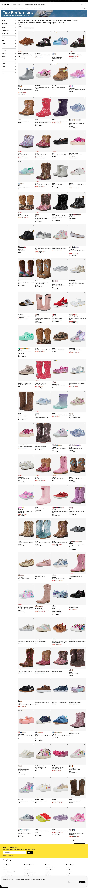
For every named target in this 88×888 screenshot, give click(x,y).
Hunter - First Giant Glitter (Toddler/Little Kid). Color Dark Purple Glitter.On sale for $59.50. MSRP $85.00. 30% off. (60, 113)
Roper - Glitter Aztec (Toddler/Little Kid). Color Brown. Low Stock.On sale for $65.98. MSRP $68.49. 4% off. (43, 175)
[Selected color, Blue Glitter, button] (36, 414)
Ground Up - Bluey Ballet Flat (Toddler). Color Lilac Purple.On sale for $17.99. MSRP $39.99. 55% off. (77, 692)
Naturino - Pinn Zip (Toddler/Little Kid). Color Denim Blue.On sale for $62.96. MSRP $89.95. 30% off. (60, 566)
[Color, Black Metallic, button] (55, 508)
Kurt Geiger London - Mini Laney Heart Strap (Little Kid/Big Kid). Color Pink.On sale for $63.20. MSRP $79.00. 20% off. (77, 144)
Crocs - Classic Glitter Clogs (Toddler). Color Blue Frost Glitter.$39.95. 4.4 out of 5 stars (77, 437)
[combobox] (25, 4)
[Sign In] (82, 4)
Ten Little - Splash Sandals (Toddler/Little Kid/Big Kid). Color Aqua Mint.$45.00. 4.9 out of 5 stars (26, 341)
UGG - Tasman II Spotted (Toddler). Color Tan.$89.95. (60, 341)
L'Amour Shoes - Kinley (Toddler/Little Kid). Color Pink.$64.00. (77, 405)
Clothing (68, 869)
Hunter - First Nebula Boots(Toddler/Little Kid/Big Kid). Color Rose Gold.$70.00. (43, 500)
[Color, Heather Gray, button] (61, 445)
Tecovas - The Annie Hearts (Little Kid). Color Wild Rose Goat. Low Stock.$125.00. (77, 566)
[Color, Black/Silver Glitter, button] (23, 247)
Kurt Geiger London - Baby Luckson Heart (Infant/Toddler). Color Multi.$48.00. (77, 631)
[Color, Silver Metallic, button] (76, 247)
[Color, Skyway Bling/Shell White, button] (23, 830)
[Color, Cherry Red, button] (76, 215)
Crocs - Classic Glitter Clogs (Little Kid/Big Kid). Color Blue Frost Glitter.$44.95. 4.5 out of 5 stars (77, 113)
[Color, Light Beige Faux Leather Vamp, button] (72, 670)
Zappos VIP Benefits (7, 875)
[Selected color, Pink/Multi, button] (19, 508)
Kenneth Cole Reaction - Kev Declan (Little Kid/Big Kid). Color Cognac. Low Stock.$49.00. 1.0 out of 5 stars (26, 46)
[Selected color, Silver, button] (19, 86)
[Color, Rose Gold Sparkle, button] (21, 766)
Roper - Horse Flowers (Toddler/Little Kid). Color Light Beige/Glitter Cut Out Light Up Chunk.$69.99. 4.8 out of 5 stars (77, 468)
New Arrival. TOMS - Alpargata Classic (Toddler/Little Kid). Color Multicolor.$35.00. (26, 175)
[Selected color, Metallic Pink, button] (19, 732)
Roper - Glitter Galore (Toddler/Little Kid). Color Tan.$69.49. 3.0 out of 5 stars (26, 534)
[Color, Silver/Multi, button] (23, 508)
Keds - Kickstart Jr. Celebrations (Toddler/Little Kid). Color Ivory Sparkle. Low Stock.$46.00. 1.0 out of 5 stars (26, 759)
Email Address (7, 852)
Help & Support (83, 8)
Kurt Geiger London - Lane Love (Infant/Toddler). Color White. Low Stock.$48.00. (43, 791)
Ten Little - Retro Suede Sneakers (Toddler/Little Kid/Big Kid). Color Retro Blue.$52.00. (60, 725)
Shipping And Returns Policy (30, 873)
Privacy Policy (42, 879)
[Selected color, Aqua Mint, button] (19, 349)
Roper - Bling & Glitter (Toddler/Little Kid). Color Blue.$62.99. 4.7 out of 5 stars (43, 534)
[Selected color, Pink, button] (70, 86)
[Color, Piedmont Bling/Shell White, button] (21, 830)
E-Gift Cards (48, 875)
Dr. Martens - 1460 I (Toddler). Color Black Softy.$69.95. (26, 240)
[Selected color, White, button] (70, 315)
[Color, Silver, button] (38, 414)
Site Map (47, 871)
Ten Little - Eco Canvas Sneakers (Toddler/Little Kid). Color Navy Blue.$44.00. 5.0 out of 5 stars (43, 725)
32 (82, 839)
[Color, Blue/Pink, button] (21, 732)
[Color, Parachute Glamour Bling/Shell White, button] (25, 830)
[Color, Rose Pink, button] (55, 445)
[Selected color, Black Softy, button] (19, 247)
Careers (4, 869)
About (4, 867)
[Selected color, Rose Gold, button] (36, 315)
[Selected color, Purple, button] (70, 508)
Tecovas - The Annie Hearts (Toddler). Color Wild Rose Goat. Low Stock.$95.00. (60, 468)
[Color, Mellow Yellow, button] (40, 732)
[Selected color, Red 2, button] (53, 508)
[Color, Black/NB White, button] (55, 315)
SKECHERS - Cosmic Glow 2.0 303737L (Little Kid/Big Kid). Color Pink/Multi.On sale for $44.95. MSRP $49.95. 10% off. (77, 822)
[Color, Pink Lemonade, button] (21, 349)
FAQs (25, 867)
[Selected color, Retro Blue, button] (53, 732)
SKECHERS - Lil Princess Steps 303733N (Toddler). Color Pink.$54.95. (77, 79)
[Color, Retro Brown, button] (55, 732)
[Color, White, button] (80, 120)
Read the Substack (50, 1)
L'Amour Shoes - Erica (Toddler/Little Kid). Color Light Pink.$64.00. (43, 631)
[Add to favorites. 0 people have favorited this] (33, 32)
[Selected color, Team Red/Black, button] (53, 315)
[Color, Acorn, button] (40, 606)
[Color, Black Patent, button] (72, 247)
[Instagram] (3, 860)
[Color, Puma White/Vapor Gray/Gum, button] (21, 701)
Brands (67, 867)
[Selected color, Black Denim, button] (70, 542)
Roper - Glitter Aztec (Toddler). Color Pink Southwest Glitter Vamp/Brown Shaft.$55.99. (60, 661)
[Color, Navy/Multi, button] (21, 508)
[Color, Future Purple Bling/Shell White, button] (29, 830)
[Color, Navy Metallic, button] (59, 508)
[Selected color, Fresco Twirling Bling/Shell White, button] (19, 830)
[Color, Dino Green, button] (25, 349)
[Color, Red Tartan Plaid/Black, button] (72, 542)
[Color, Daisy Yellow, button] (23, 349)
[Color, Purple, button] (78, 120)
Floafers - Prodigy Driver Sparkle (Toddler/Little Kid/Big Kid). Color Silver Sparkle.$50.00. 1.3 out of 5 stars (60, 274)
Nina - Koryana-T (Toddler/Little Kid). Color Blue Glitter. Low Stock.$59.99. (43, 405)
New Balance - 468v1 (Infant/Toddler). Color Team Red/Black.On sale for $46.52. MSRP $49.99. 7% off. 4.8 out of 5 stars (60, 307)
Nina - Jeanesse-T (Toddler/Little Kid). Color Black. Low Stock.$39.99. (60, 144)
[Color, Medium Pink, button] (55, 382)
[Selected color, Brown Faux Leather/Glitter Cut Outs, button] (70, 670)
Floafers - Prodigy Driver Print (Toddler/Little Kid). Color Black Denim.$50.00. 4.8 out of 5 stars (77, 534)
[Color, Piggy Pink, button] (42, 732)
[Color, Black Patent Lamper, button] (78, 215)
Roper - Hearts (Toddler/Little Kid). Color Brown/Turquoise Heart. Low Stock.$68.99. (77, 791)
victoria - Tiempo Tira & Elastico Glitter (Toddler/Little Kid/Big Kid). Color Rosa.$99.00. (26, 374)
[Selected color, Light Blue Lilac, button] (53, 606)
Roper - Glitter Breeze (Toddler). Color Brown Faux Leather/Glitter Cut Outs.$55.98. (77, 661)
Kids (31, 28)
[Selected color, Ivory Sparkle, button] (19, 766)
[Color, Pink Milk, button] (72, 120)
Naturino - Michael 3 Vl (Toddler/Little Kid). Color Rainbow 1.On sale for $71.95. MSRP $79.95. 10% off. (60, 240)
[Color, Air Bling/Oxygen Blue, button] (27, 830)
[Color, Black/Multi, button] (72, 830)
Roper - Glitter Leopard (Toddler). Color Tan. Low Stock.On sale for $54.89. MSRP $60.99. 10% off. (26, 207)
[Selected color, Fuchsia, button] (53, 382)
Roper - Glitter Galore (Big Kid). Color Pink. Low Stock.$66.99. (77, 725)
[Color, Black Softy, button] (80, 215)
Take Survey (47, 873)
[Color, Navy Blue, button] (57, 445)
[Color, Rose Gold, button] (72, 315)
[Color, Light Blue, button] (72, 86)
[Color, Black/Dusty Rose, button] (72, 215)
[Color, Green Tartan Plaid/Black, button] (74, 542)
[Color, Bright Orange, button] (27, 349)
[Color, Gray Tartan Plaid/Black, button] (80, 542)
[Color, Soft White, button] (29, 349)
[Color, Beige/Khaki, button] (21, 184)
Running (68, 873)
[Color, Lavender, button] (42, 606)
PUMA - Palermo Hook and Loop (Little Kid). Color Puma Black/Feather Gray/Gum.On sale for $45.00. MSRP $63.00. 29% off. (26, 692)
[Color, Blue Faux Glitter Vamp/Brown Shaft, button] (38, 215)
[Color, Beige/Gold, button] (23, 732)
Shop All (83, 16)
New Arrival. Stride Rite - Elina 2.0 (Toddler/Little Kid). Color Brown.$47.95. (60, 79)
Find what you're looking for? (79, 842)
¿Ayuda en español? (28, 871)
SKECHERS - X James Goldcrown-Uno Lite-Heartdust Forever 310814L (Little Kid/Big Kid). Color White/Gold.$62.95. (77, 274)
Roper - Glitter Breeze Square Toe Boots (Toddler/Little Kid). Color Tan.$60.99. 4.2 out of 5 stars (43, 274)
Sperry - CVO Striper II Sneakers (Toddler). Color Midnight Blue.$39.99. (60, 692)
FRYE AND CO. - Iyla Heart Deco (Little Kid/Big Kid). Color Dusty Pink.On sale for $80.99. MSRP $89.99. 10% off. (43, 599)
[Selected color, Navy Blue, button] (36, 732)
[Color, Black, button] (38, 315)
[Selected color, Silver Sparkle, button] (53, 281)
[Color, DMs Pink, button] (74, 215)
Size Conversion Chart (50, 867)
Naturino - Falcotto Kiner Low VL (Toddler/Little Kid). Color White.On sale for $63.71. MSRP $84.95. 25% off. (77, 175)
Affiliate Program (48, 869)
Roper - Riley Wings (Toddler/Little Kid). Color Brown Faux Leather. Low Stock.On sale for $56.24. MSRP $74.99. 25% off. (26, 661)
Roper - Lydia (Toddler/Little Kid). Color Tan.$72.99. (26, 113)
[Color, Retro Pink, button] (61, 732)
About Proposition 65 (28, 875)
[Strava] (10, 860)
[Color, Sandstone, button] (74, 120)
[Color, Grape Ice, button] (76, 120)
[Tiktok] (7, 860)
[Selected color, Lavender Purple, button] (53, 445)
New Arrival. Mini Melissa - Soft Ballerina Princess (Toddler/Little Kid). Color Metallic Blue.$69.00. (60, 46)
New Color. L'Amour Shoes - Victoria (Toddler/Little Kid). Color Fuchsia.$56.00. (60, 374)
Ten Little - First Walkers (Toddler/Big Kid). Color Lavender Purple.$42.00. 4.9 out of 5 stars (60, 437)
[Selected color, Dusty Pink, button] (36, 606)
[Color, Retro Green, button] (59, 732)
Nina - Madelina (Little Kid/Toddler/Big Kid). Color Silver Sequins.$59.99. (26, 631)
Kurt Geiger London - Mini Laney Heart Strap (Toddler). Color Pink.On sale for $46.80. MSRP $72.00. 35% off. (26, 437)
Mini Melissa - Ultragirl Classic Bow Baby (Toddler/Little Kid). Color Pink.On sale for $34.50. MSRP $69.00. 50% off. (60, 759)
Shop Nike (71, 16)
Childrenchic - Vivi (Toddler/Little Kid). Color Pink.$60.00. (43, 566)
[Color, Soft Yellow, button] (59, 445)
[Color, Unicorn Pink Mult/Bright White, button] (78, 542)
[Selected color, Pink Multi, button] (70, 766)
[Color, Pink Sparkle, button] (57, 281)
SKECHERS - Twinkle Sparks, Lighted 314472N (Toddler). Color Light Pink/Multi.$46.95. (43, 79)
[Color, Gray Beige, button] (38, 732)
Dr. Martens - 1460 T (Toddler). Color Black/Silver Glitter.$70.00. (77, 207)
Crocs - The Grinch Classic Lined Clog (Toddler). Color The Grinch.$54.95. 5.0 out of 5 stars (43, 822)
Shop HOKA (77, 16)
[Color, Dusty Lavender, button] (78, 247)
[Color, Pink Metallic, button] (63, 508)
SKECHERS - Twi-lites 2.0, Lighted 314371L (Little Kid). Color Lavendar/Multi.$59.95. (26, 791)
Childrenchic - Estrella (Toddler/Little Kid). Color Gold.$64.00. (26, 566)
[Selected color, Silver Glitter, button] (70, 247)
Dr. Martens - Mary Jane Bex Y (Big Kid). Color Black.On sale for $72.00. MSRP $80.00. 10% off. (77, 599)
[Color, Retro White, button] (57, 732)
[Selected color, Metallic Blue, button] (53, 54)
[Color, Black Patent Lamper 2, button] (21, 247)
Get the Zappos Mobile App (9, 871)
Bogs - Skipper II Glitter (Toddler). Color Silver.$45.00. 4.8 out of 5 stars (60, 175)
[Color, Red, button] (74, 315)
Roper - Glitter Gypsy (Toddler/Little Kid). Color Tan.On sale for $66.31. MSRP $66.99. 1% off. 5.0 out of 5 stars (60, 534)
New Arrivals (69, 871)
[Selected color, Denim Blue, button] (53, 575)
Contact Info (26, 869)
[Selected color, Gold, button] (19, 575)
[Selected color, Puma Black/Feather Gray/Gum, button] (19, 701)
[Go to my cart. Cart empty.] (85, 4)
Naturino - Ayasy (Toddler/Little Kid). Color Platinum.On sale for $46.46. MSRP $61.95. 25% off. (60, 791)
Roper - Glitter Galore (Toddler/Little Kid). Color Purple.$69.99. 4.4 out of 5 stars (77, 500)
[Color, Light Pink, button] (23, 184)
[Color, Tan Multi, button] (21, 86)
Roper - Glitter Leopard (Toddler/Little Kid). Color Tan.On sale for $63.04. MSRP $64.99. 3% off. (43, 341)
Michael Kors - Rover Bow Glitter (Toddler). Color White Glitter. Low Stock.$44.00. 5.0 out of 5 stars (26, 468)
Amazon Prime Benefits (8, 873)
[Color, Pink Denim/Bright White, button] (76, 542)
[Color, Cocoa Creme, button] (80, 445)
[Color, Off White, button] (38, 606)
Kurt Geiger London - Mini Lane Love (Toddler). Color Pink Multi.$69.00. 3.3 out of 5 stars (77, 759)
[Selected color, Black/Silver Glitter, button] (70, 215)
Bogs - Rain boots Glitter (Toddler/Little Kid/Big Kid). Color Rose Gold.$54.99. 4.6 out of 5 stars (43, 307)
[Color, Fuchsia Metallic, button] (57, 508)
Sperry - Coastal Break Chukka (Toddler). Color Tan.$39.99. (43, 692)
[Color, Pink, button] (72, 508)
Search (43, 4)
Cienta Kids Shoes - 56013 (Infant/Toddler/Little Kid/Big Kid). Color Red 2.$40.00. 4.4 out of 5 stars (60, 500)
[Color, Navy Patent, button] (74, 247)
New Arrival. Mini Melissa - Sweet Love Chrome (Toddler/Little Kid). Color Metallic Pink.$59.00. (26, 725)
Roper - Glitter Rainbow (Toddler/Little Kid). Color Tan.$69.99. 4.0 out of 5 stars (26, 274)
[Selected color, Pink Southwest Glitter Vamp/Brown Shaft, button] (36, 215)
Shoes (26, 28)
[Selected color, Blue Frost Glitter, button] (70, 120)
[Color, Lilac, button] (55, 606)
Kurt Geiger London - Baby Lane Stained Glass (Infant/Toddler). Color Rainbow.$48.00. (43, 759)
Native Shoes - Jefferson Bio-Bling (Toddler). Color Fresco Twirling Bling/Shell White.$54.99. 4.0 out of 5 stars (26, 822)
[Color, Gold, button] (55, 54)
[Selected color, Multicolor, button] (19, 184)
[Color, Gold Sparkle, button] (55, 281)
